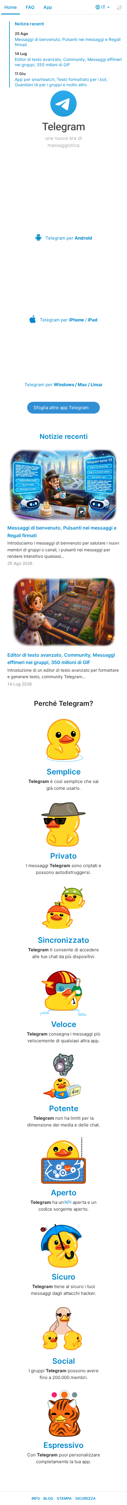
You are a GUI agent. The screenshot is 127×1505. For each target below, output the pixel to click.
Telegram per (68, 238)
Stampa (64, 1498)
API (67, 1202)
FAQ (30, 7)
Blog (48, 1498)
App (47, 7)
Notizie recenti (29, 23)
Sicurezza (85, 1498)
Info (36, 1498)
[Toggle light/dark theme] (119, 7)
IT (104, 7)
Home (10, 7)
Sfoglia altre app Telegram (61, 407)
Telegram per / (68, 320)
